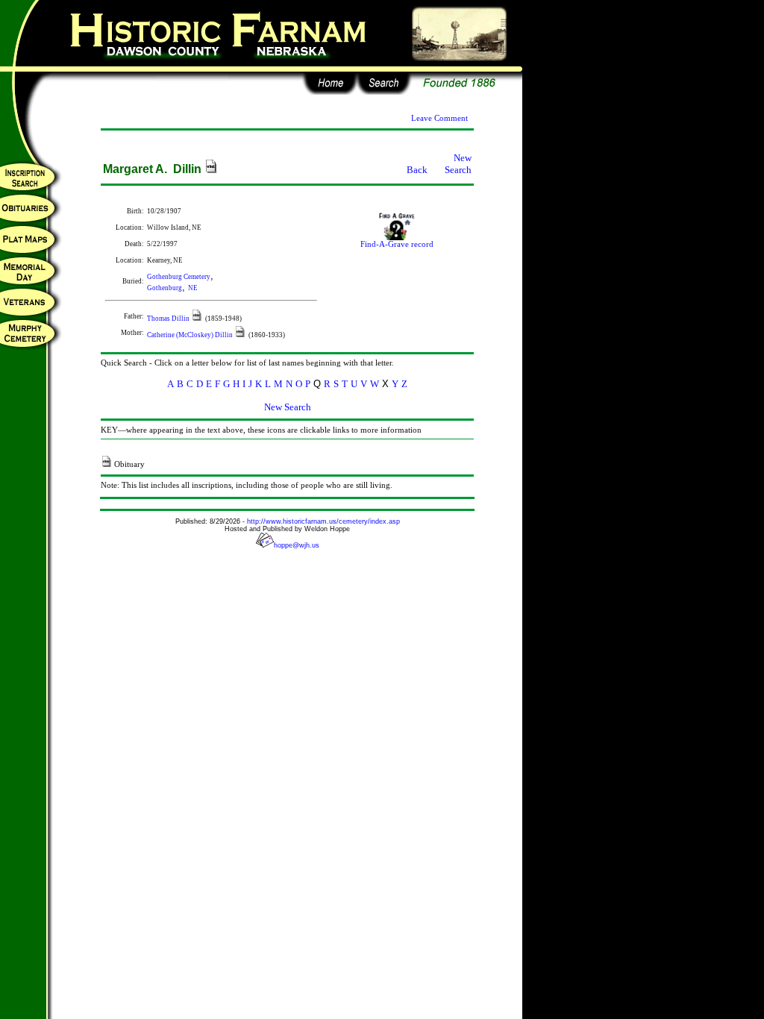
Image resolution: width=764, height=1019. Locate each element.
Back (417, 169)
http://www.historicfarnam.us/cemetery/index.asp (323, 521)
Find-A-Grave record (396, 244)
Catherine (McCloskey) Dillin (190, 335)
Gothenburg (164, 288)
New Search (458, 163)
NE (193, 288)
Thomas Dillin (169, 318)
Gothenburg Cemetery (178, 276)
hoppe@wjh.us (296, 545)
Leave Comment (439, 118)
